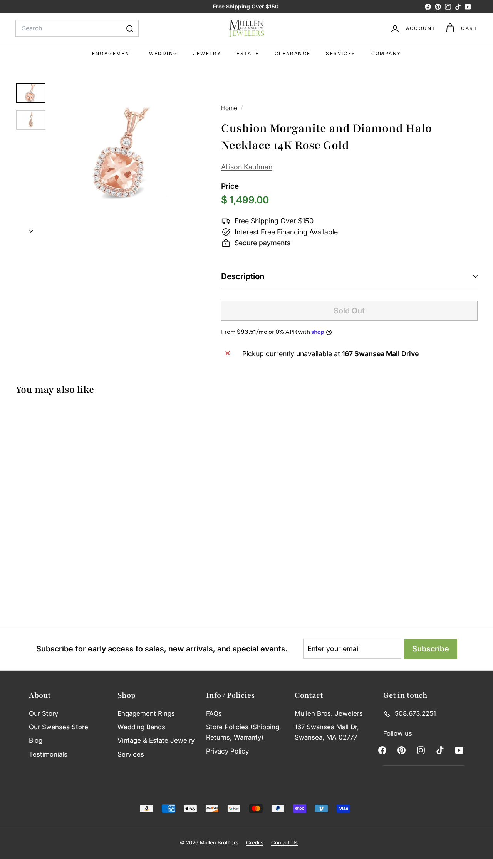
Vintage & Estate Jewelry (156, 740)
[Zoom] (123, 154)
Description (243, 276)
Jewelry (207, 53)
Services (340, 53)
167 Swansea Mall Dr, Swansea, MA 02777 (327, 732)
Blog (35, 740)
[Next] (30, 229)
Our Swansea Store (58, 727)
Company (386, 53)
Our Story (43, 713)
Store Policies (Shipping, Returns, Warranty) (243, 732)
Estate (247, 53)
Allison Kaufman (246, 167)
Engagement (113, 53)
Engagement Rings (146, 713)
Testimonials (48, 754)
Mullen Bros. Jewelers (329, 713)
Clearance (293, 53)
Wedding (163, 53)
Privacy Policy (227, 751)
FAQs (214, 713)
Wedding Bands (141, 727)
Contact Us (284, 842)
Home (230, 108)
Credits (254, 842)
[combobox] (77, 28)
